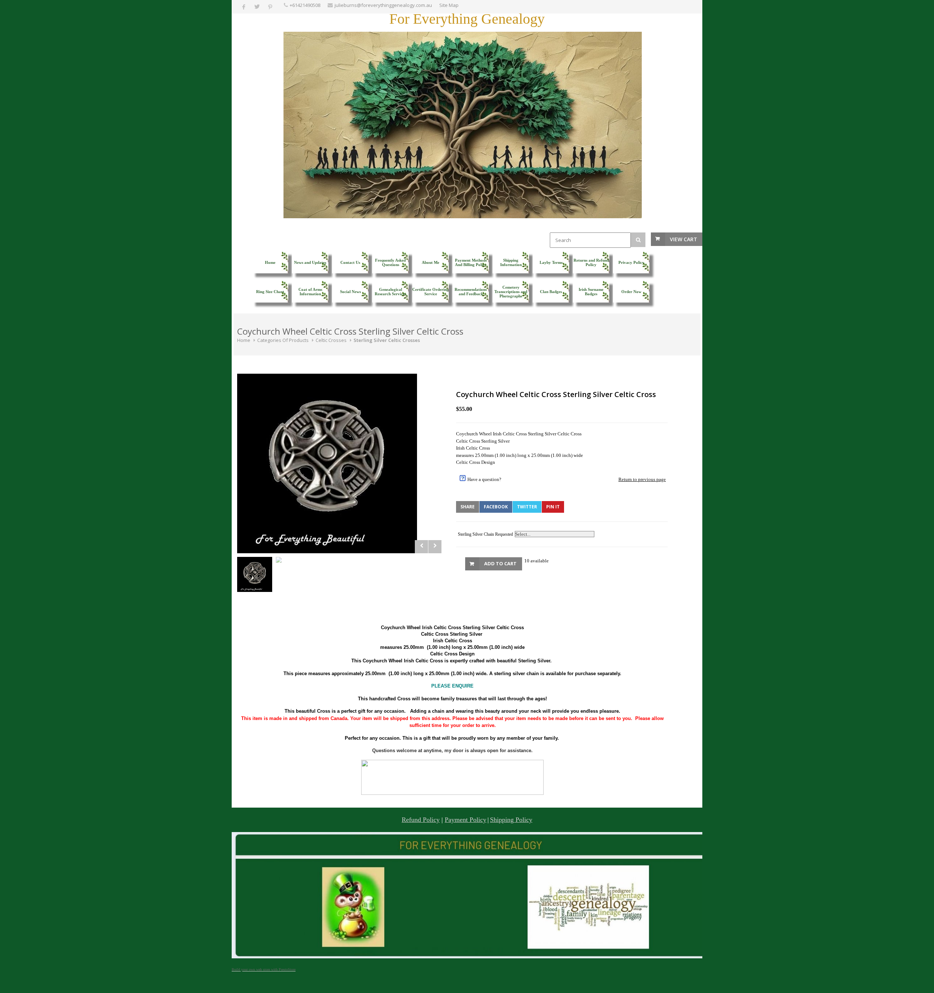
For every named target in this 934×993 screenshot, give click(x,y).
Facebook (496, 507)
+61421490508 (305, 5)
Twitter (527, 507)
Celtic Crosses (331, 340)
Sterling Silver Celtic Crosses (387, 340)
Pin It (553, 507)
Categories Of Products (283, 340)
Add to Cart (500, 563)
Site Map (449, 5)
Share (467, 507)
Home (243, 340)
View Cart (683, 239)
